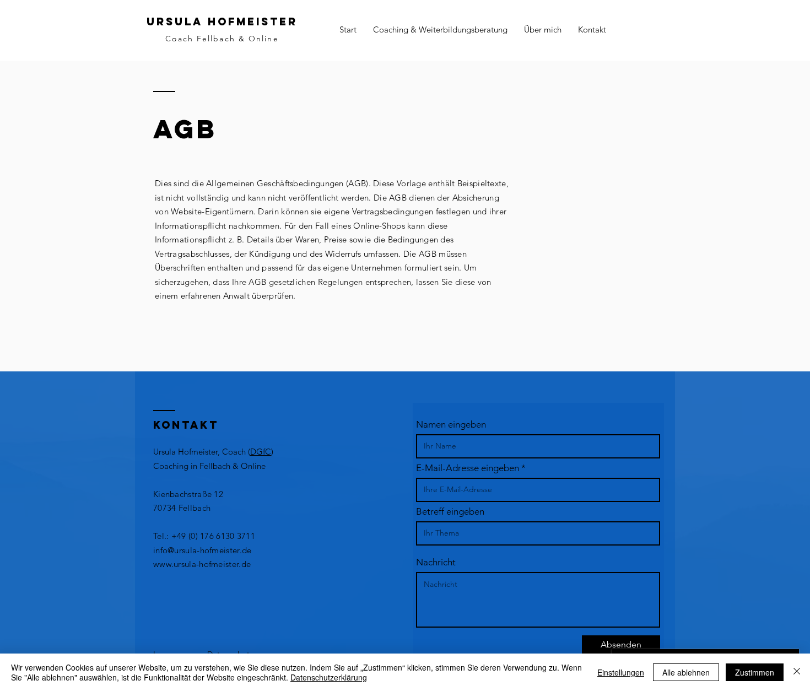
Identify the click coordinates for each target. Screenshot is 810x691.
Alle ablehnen (686, 672)
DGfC (260, 451)
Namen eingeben (451, 424)
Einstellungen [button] (620, 672)
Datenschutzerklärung (328, 677)
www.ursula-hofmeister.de (202, 564)
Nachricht (436, 562)
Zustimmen (754, 672)
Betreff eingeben (450, 511)
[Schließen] (796, 672)
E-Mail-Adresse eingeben (467, 468)
